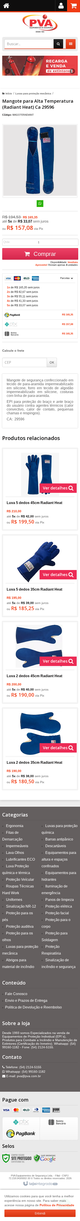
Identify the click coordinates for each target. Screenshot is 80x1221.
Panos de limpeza (59, 900)
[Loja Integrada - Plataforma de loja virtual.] (40, 1184)
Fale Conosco (16, 994)
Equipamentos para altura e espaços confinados (59, 859)
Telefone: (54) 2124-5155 (23, 1067)
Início (9, 93)
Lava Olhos (15, 853)
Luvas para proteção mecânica (33, 93)
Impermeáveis (17, 846)
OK (52, 362)
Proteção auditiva (20, 926)
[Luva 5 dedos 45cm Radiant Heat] (40, 489)
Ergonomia (14, 826)
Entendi (40, 1213)
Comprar (44, 254)
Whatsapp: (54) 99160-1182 (25, 1071)
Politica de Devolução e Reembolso (33, 1007)
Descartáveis (55, 846)
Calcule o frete (13, 350)
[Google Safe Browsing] (45, 1158)
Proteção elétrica (58, 906)
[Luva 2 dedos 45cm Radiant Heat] (40, 662)
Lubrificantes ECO (20, 859)
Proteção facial (57, 913)
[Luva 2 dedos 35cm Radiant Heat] (40, 749)
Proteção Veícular (20, 879)
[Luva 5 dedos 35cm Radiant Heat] (40, 576)
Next (72, 69)
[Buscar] (58, 44)
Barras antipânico (59, 839)
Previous (7, 71)
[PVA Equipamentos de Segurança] (40, 23)
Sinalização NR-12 (21, 906)
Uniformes (14, 900)
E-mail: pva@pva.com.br (23, 1076)
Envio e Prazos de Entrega (26, 1000)
